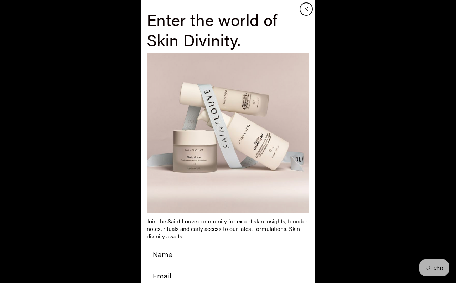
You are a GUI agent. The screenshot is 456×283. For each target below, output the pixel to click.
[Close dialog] (306, 9)
